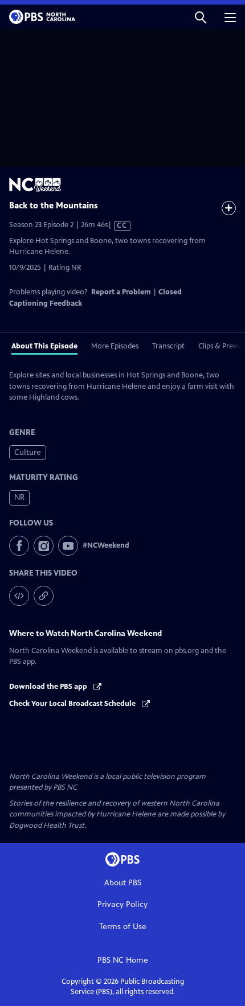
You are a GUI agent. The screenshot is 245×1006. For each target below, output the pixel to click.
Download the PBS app (49, 686)
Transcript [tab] (168, 346)
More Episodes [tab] (114, 346)
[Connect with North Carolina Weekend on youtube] (68, 546)
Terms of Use (122, 926)
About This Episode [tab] (44, 346)
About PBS (122, 883)
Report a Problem (121, 292)
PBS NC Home (122, 960)
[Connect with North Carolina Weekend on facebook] (19, 546)
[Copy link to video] (44, 596)
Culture (27, 452)
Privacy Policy (122, 904)
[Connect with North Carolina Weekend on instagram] (44, 546)
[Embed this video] (19, 596)
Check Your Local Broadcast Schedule (73, 703)
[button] (200, 17)
